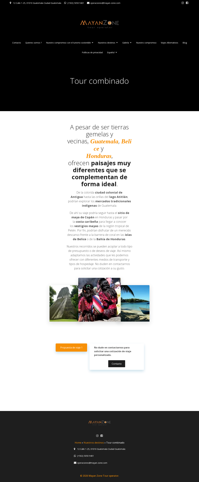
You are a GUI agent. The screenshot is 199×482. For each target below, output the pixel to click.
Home (78, 442)
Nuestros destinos (94, 442)
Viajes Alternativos (169, 42)
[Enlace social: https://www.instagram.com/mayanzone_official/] (182, 3)
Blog (185, 42)
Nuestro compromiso (146, 42)
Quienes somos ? (33, 42)
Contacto (16, 42)
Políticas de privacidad (92, 52)
